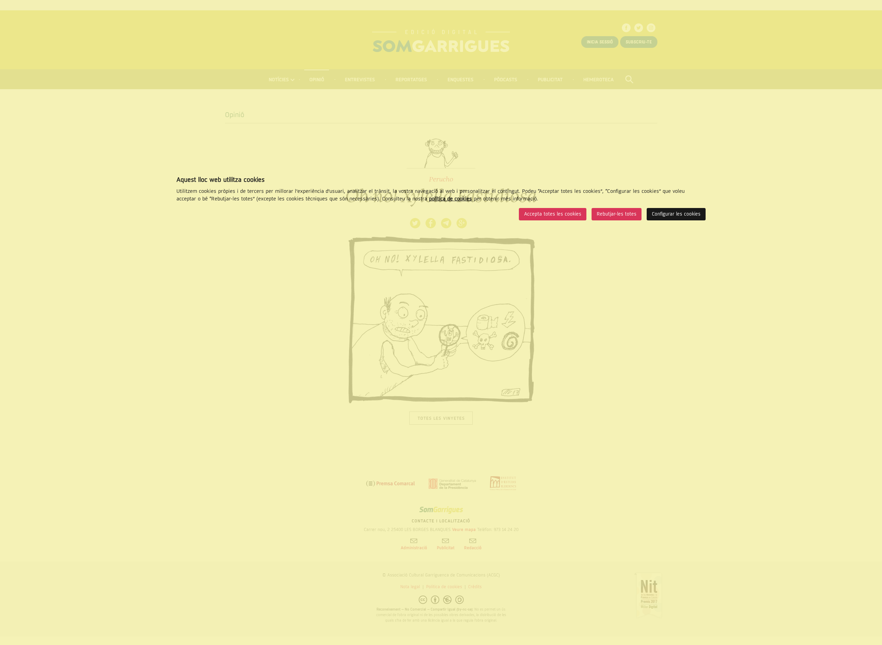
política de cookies (450, 198)
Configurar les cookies (676, 214)
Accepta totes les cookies (552, 214)
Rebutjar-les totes (616, 214)
